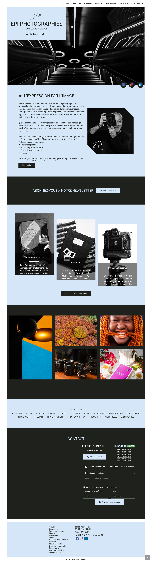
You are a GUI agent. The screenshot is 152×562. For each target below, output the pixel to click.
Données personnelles (57, 546)
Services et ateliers (82, 4)
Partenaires (111, 4)
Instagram (132, 85)
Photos (98, 4)
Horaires (52, 542)
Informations (54, 529)
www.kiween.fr (81, 559)
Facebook (123, 85)
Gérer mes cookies (56, 550)
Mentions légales (56, 544)
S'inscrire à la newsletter (58, 540)
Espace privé (137, 4)
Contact (124, 4)
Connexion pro (55, 552)
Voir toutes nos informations (76, 293)
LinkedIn (140, 85)
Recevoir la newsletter (108, 190)
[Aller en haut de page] (147, 557)
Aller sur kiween (95, 535)
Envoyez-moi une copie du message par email (101, 487)
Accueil (66, 4)
